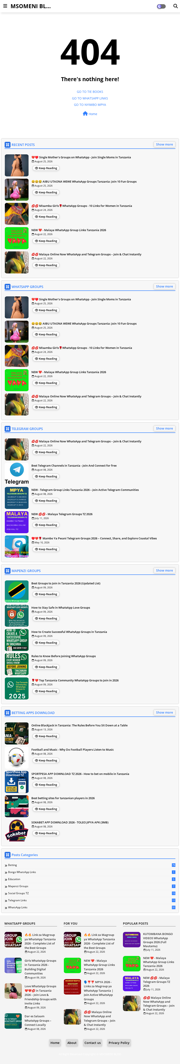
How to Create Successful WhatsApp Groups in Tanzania (69, 632)
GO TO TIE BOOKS (90, 92)
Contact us (93, 1043)
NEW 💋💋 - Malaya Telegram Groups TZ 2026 (61, 514)
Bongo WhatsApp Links (91, 872)
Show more (164, 144)
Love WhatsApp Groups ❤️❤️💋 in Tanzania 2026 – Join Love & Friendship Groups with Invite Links (40, 994)
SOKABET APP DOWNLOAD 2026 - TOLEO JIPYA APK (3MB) (69, 822)
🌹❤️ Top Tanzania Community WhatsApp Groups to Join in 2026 (75, 680)
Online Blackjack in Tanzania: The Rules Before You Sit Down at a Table (79, 725)
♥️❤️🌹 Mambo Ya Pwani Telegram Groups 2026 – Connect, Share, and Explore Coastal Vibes (94, 538)
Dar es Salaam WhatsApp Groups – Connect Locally (38, 1020)
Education (91, 879)
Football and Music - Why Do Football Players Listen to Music (72, 750)
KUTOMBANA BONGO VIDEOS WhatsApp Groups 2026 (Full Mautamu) (158, 940)
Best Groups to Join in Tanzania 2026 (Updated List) (65, 583)
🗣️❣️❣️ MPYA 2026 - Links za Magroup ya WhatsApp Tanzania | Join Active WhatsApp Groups (98, 990)
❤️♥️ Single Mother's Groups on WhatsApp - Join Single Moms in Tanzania (81, 157)
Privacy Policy (119, 1043)
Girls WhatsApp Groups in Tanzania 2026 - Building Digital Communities (40, 967)
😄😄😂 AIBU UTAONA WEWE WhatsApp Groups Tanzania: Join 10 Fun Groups (84, 181)
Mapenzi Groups (91, 886)
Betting (91, 865)
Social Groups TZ (91, 893)
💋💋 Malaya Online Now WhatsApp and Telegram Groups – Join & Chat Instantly (86, 254)
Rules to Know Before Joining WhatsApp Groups (63, 656)
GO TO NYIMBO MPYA (90, 105)
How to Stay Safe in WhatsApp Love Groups (60, 608)
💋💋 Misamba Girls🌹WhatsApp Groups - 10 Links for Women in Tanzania (81, 206)
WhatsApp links (91, 907)
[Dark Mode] (175, 6)
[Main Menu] (5, 6)
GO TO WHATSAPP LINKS (90, 98)
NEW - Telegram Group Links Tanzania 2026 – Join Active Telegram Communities (85, 490)
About (72, 1043)
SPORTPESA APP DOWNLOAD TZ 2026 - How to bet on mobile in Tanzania (80, 774)
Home (92, 114)
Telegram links (91, 900)
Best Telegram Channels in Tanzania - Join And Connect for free (74, 465)
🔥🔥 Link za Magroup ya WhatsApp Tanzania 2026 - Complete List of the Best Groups (40, 941)
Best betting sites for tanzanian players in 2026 (63, 798)
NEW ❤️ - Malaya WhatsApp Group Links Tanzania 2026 (68, 230)
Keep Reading (48, 168)
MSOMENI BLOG (32, 6)
